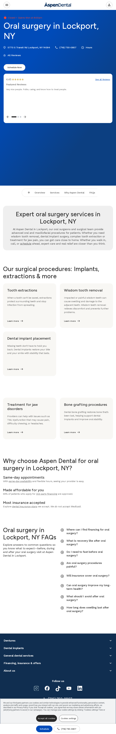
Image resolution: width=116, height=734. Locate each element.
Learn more (13, 321)
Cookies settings (68, 718)
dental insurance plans (24, 506)
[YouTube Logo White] (69, 688)
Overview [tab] (40, 192)
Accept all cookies (46, 718)
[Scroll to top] (29, 192)
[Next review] (25, 117)
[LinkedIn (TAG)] (80, 688)
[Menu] (7, 5)
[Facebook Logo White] (47, 688)
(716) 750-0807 (68, 729)
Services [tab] (54, 192)
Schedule (44, 729)
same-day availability (20, 481)
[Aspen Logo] (58, 5)
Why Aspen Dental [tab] (74, 192)
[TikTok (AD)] (58, 688)
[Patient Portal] (109, 5)
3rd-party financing (46, 493)
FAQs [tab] (92, 192)
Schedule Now (14, 67)
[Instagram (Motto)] (36, 688)
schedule (25, 243)
